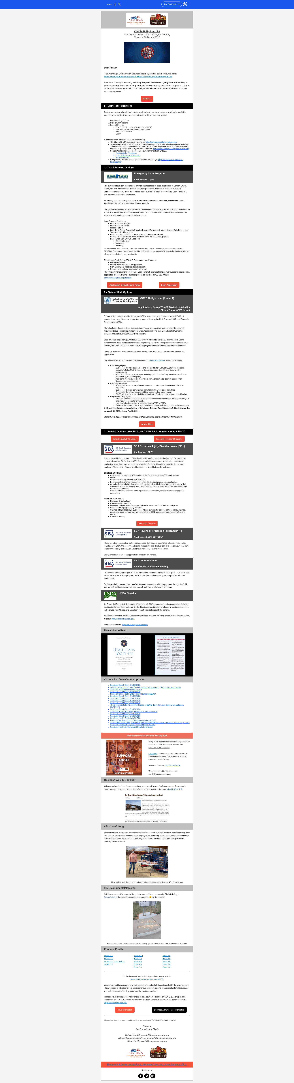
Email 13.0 (108, 959)
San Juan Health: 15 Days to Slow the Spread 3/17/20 (132, 725)
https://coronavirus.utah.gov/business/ (161, 142)
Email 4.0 (166, 959)
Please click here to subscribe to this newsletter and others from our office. (147, 1064)
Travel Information (124, 1010)
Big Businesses (122, 157)
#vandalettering (110, 897)
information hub (178, 1000)
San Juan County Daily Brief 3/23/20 (125, 703)
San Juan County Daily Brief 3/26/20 (125, 696)
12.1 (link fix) (120, 961)
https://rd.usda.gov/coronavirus (135, 625)
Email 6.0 (138, 967)
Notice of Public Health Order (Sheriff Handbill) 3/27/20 (133, 694)
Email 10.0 (138, 956)
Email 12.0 (108, 961)
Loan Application (169, 285)
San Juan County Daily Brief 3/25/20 (125, 698)
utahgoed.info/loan (157, 360)
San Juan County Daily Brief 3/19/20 (125, 714)
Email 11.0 (108, 964)
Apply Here (147, 424)
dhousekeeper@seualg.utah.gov (117, 278)
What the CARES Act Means (124, 439)
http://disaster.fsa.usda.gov (123, 619)
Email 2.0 (166, 964)
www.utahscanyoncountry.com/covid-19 (147, 979)
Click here (153, 753)
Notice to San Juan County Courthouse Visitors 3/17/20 (133, 720)
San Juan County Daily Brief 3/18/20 (125, 716)
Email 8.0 (138, 961)
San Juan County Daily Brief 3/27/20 (125, 692)
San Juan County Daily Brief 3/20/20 (125, 709)
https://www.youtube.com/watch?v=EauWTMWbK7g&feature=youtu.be (138, 76)
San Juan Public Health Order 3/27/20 (126, 689)
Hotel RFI (147, 99)
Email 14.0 (108, 956)
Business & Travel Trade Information (169, 1010)
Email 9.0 (138, 959)
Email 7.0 (138, 964)
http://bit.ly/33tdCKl (173, 765)
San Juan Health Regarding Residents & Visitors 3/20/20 (133, 712)
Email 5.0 (166, 956)
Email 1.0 (166, 967)
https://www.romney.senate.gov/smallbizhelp (171, 149)
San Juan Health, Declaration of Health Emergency (131, 727)
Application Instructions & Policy (124, 285)
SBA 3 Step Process (147, 523)
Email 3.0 (166, 961)
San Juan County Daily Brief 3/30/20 (125, 685)
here (124, 372)
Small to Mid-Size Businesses (128, 155)
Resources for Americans (126, 153)
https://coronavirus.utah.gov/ (115, 1003)
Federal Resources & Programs (169, 439)
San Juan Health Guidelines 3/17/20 (125, 718)
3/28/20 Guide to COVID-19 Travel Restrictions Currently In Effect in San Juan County (145, 687)
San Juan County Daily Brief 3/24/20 (125, 700)
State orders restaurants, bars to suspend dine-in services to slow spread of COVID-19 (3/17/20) (150, 723)
